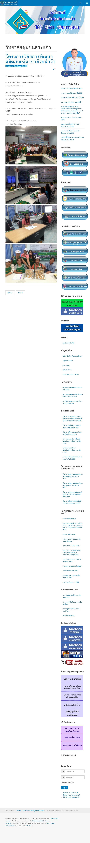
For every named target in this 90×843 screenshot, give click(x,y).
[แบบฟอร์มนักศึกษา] (75, 216)
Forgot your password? (71, 797)
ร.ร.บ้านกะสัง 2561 (69, 518)
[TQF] (75, 242)
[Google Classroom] (75, 155)
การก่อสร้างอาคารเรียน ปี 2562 (71, 88)
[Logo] (75, 207)
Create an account (70, 793)
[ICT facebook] (72, 311)
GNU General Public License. (41, 821)
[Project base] (75, 251)
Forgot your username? (71, 795)
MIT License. (51, 823)
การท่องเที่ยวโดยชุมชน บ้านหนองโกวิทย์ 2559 (72, 458)
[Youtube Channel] (72, 662)
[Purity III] (9, 3)
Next (20, 293)
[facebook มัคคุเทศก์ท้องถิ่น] (72, 646)
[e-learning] (75, 163)
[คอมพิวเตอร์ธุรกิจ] (72, 328)
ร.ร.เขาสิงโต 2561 (69, 534)
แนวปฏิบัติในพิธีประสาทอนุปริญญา (71, 610)
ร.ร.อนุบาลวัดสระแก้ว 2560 (72, 566)
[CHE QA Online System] (75, 260)
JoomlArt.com (54, 818)
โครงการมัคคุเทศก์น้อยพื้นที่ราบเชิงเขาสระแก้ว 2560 (72, 502)
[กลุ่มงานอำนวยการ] (72, 737)
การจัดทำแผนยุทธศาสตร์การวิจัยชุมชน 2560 (72, 402)
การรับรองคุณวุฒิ (69, 615)
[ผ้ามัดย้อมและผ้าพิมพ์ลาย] (72, 704)
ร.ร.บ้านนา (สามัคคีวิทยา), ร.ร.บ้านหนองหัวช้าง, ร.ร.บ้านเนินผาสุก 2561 (72, 552)
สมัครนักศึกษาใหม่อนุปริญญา (72, 356)
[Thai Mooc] (75, 172)
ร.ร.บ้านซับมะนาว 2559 (71, 582)
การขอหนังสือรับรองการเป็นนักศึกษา (72, 603)
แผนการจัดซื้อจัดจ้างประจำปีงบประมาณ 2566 (70, 132)
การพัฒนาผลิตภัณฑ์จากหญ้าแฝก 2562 (72, 388)
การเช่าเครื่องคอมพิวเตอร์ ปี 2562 (72, 97)
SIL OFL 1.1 (29, 826)
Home (19, 810)
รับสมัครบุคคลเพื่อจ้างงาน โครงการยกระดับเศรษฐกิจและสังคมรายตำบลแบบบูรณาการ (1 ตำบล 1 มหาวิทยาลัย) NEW (72, 109)
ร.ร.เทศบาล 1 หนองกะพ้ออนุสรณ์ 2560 (71, 576)
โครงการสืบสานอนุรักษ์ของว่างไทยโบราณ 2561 (72, 433)
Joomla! (7, 821)
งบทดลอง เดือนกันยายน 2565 (71, 102)
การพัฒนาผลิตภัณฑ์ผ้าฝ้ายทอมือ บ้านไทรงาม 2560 (73, 395)
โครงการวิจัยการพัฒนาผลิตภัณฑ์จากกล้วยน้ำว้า (30, 59)
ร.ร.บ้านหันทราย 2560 (70, 571)
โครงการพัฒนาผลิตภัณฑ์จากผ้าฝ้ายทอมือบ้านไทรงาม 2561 (73, 485)
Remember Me (68, 782)
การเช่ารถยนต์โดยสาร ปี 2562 (71, 93)
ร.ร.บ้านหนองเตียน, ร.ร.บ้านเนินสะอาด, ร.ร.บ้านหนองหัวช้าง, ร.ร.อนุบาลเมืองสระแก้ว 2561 (73, 526)
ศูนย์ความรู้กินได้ (68, 343)
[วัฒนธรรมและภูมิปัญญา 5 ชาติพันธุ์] (72, 679)
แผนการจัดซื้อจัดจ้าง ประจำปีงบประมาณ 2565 (70, 125)
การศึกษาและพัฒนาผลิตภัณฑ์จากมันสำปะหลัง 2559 (72, 450)
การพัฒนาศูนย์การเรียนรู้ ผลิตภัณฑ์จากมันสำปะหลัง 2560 (72, 441)
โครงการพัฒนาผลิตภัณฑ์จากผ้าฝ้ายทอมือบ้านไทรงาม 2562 (73, 476)
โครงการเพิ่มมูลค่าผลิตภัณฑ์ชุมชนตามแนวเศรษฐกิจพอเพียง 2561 (72, 494)
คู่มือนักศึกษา (67, 370)
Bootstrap (8, 823)
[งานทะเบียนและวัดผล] (75, 233)
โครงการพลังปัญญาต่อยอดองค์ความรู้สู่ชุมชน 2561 (72, 426)
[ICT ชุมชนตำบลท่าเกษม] (72, 303)
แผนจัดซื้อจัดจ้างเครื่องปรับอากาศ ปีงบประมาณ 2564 (72, 138)
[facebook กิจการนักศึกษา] (72, 638)
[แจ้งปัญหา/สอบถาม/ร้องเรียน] (75, 190)
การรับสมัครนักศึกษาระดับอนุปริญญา (72, 596)
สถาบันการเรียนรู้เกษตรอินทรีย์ (33, 810)
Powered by (15, 831)
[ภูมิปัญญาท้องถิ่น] (72, 713)
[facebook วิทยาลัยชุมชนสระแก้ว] (72, 630)
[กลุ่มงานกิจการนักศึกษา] (72, 745)
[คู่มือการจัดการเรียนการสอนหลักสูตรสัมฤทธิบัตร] (72, 696)
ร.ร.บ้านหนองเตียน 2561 (71, 546)
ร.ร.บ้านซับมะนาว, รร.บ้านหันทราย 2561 (72, 560)
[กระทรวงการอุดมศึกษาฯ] (75, 286)
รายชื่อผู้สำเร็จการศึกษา (71, 374)
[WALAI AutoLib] (75, 268)
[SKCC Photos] (72, 654)
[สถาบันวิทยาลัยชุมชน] (75, 277)
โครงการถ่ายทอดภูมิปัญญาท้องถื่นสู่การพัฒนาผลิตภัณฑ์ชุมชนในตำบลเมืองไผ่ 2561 (72, 418)
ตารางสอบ (66, 365)
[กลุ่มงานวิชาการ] (72, 730)
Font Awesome (9, 826)
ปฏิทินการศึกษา (68, 360)
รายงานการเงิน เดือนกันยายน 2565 (71, 118)
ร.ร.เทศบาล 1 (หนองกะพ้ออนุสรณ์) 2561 (71, 540)
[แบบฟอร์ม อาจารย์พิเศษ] (75, 198)
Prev (10, 293)
